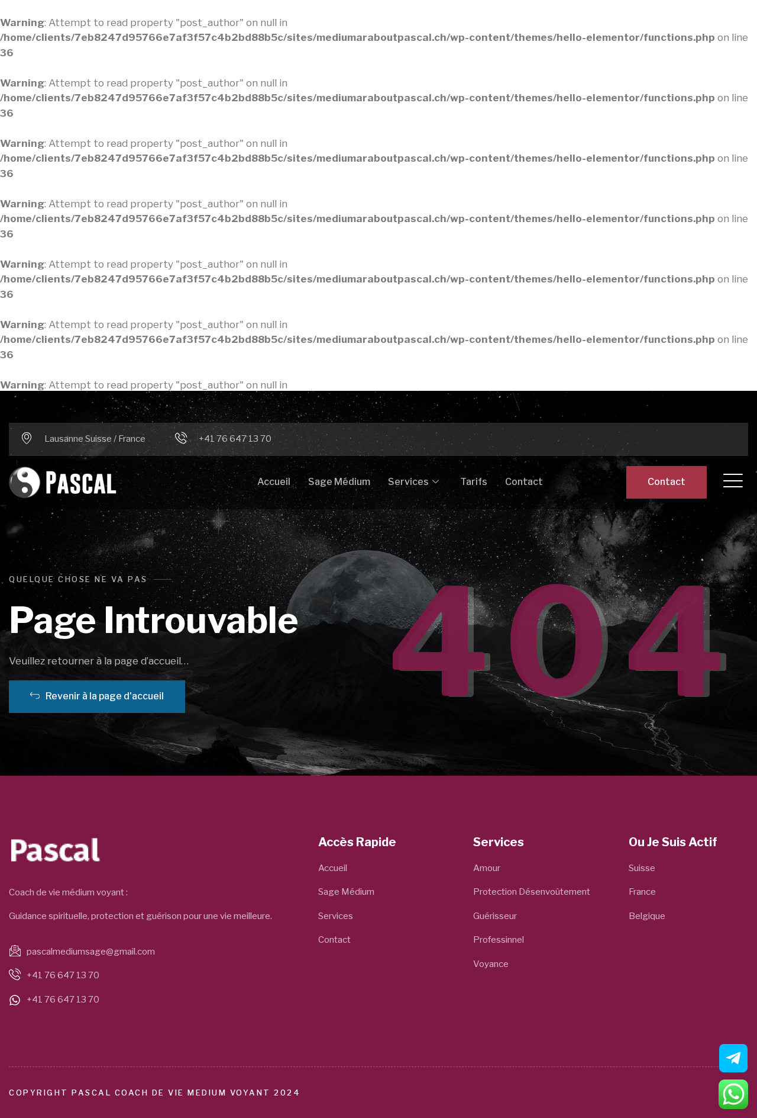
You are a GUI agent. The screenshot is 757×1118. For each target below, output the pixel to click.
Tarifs (473, 481)
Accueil (273, 481)
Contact (524, 481)
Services (408, 481)
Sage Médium (339, 481)
